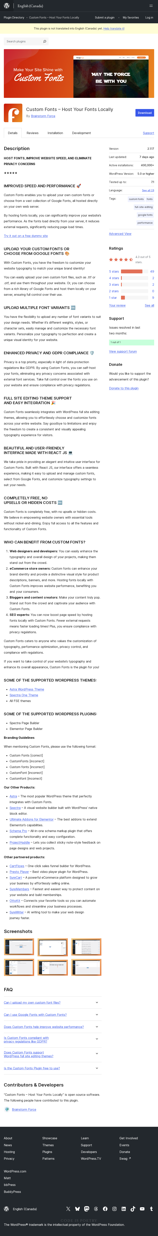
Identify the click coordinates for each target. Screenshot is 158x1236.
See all (149, 305)
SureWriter (17, 912)
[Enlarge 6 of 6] (96, 964)
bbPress (10, 1185)
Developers (89, 1152)
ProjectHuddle (20, 842)
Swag (125, 1158)
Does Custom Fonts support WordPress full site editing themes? (28, 1054)
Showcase (49, 1138)
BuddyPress (12, 1192)
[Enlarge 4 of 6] (63, 965)
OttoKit (15, 901)
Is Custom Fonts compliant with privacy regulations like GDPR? (26, 1039)
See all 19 (148, 190)
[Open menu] (152, 6)
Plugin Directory (14, 17)
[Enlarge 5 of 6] (96, 943)
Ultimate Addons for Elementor (32, 819)
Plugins (47, 1152)
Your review (117, 305)
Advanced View (120, 234)
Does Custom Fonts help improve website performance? (44, 1027)
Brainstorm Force (43, 116)
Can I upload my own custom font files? (32, 1002)
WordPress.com (15, 1171)
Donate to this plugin (124, 388)
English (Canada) (25, 1209)
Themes (48, 1145)
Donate (124, 1152)
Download (145, 112)
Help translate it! (113, 28)
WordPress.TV (91, 1158)
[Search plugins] (45, 41)
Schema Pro (18, 831)
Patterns (48, 1158)
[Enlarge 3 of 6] (63, 943)
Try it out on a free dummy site (26, 236)
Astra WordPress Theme (27, 689)
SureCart (16, 877)
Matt (7, 1178)
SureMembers (19, 889)
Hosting (9, 1152)
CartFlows (17, 866)
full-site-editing (144, 207)
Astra (13, 796)
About (8, 1138)
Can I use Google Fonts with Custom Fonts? (35, 1015)
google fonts (145, 214)
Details (13, 133)
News (8, 1145)
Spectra (15, 808)
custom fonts (136, 199)
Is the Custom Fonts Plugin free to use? (32, 1068)
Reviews (33, 133)
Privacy (9, 1158)
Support (148, 133)
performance (145, 222)
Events (124, 1145)
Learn (85, 1138)
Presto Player (19, 872)
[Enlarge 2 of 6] (29, 964)
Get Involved (128, 1138)
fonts (150, 199)
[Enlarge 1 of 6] (29, 943)
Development (81, 133)
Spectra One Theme (24, 695)
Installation (55, 133)
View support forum (123, 351)
